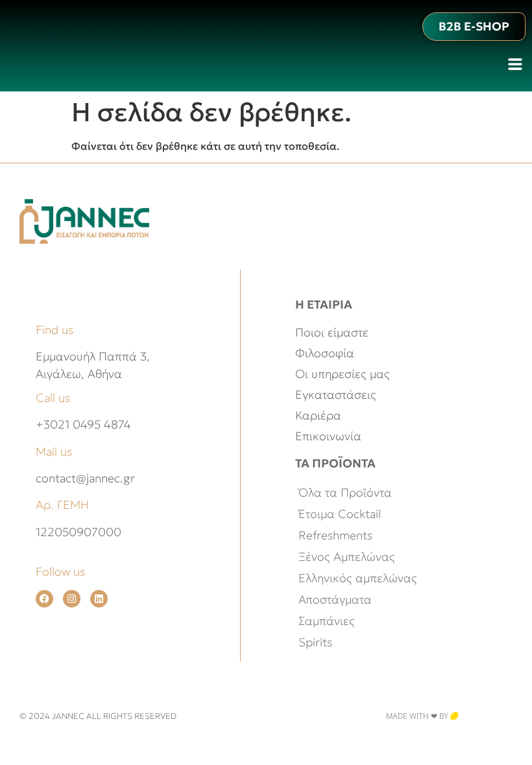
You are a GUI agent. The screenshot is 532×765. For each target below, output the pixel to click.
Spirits (315, 642)
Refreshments (335, 535)
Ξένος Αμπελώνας (346, 556)
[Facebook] (44, 598)
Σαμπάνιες (326, 620)
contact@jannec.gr (85, 478)
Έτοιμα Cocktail (339, 513)
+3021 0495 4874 (83, 424)
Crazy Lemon (485, 716)
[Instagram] (71, 598)
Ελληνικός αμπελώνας (357, 578)
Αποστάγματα (335, 599)
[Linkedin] (99, 598)
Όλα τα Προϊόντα (345, 492)
